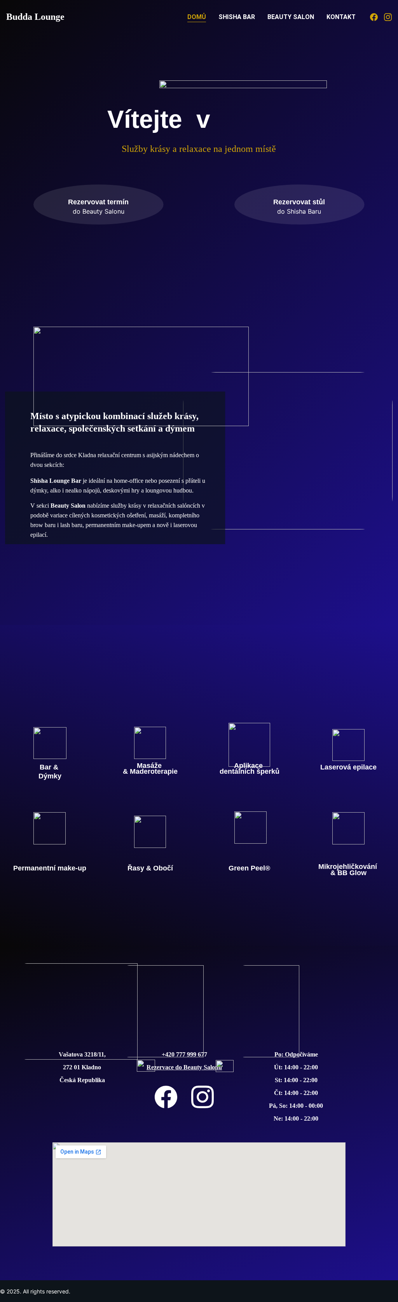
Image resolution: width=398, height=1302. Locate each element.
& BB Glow (348, 873)
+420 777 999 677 (184, 1054)
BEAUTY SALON (290, 17)
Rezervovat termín (98, 202)
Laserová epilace (348, 767)
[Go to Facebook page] (377, 17)
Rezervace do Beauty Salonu (184, 1067)
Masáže (150, 765)
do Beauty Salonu (98, 211)
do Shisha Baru (299, 211)
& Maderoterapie (150, 771)
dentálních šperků (249, 771)
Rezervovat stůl (299, 202)
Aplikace (249, 765)
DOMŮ (196, 17)
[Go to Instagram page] (388, 17)
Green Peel (247, 868)
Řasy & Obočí (150, 868)
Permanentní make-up (49, 868)
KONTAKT (341, 17)
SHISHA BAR (236, 17)
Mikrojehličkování (348, 866)
